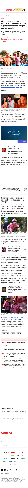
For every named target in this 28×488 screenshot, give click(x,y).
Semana (3, 15)
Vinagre (19, 333)
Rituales (13, 333)
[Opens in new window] (5, 470)
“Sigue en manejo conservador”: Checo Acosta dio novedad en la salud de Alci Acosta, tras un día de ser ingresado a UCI (11, 189)
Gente (7, 15)
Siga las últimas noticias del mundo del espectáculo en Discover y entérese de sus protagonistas (12, 39)
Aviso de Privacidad (6, 473)
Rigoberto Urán (5, 333)
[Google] (2, 470)
